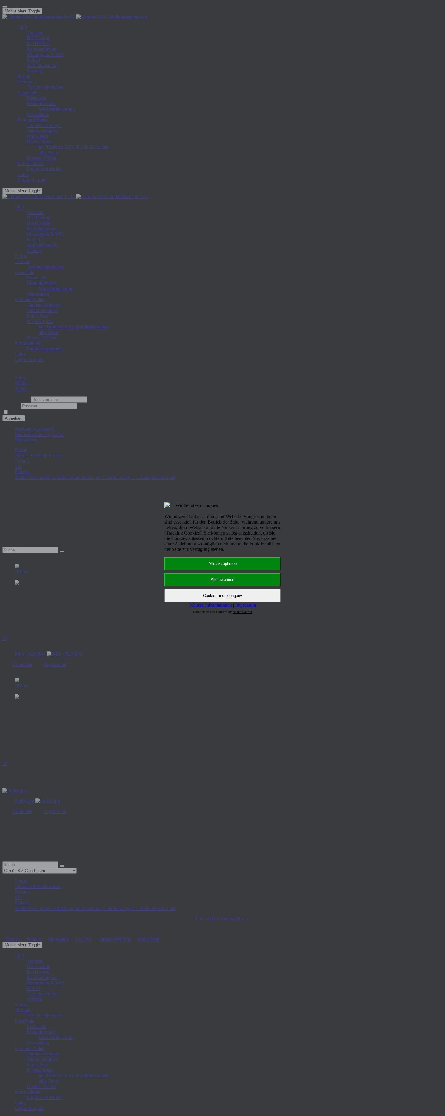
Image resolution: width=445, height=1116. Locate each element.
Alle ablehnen (222, 579)
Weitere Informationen (210, 605)
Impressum (245, 605)
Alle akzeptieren (223, 563)
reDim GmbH (242, 612)
